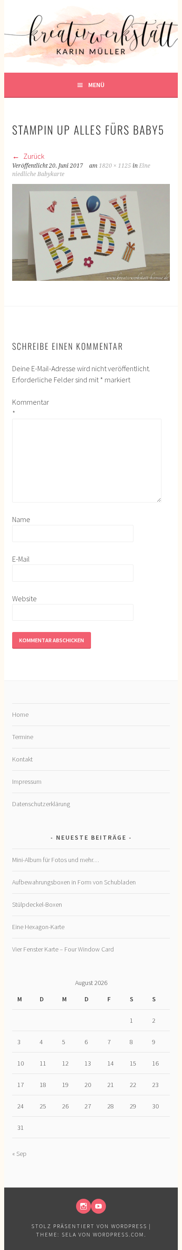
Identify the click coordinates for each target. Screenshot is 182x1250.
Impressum (27, 781)
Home (20, 714)
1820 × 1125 (115, 166)
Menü (96, 85)
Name (21, 519)
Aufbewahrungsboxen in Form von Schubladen (74, 882)
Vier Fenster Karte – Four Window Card (63, 949)
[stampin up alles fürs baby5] (90, 278)
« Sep (19, 1153)
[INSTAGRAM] (83, 1206)
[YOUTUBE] (98, 1206)
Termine (22, 737)
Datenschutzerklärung (41, 804)
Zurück (33, 156)
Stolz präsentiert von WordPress (89, 1226)
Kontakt (22, 759)
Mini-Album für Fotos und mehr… (55, 860)
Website (24, 598)
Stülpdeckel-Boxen (37, 904)
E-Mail (21, 559)
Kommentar (27, 407)
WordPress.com (118, 1234)
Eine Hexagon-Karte (38, 927)
